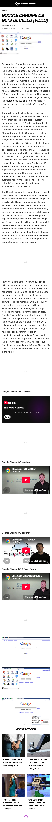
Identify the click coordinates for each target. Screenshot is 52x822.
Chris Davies (9, 26)
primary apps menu (30, 225)
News (4, 11)
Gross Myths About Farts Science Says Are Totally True (12, 762)
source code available (16, 100)
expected (9, 64)
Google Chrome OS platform (33, 67)
